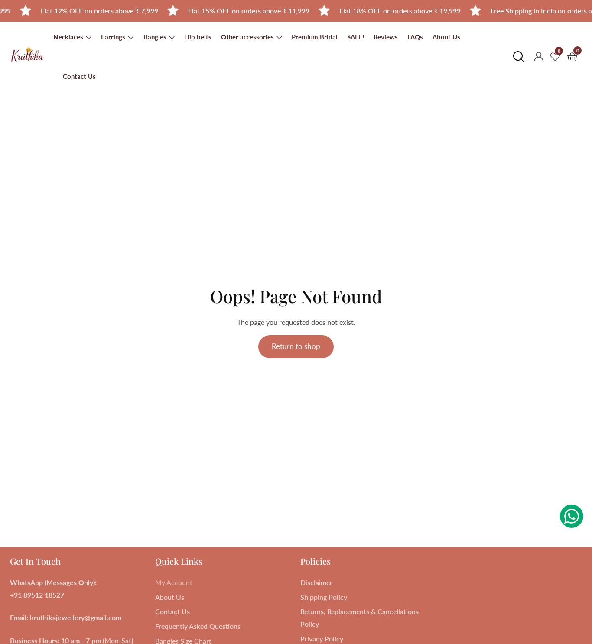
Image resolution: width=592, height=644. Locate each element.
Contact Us (79, 76)
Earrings (114, 37)
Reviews (386, 37)
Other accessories (248, 37)
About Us (446, 37)
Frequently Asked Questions (198, 626)
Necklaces (69, 37)
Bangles (154, 37)
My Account (173, 582)
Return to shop (296, 346)
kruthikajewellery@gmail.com (75, 617)
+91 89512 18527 (37, 595)
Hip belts (197, 37)
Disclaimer (316, 582)
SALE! (355, 37)
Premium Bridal (315, 37)
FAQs (415, 37)
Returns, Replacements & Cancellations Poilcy (359, 617)
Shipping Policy (323, 597)
